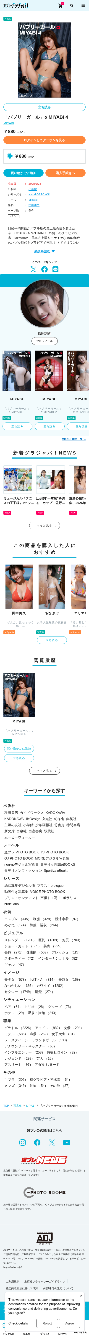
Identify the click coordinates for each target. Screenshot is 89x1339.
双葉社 (49, 831)
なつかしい (19, 986)
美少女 (16, 979)
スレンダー (20, 940)
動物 (39, 1086)
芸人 (46, 1058)
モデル (16, 1034)
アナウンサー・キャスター (30, 1046)
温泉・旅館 (43, 1013)
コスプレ (17, 919)
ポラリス (69, 898)
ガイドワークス (32, 813)
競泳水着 (67, 919)
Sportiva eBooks (56, 870)
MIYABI (8, 123)
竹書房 (59, 825)
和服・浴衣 (45, 925)
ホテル (15, 1013)
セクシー (13, 216)
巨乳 (49, 940)
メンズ (16, 1086)
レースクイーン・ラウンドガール (36, 1040)
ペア (13, 1007)
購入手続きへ (65, 173)
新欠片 (9, 831)
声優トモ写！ (50, 898)
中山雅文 (34, 205)
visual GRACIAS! (39, 194)
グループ (60, 1007)
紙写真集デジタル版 (19, 885)
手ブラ (16, 1079)
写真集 (17, 1105)
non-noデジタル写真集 (21, 864)
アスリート (18, 1064)
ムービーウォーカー (19, 837)
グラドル (18, 1028)
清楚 (45, 992)
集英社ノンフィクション (23, 870)
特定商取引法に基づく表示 (22, 1288)
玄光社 (47, 819)
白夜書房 (35, 831)
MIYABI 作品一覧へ (74, 439)
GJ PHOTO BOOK (18, 858)
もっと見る (44, 525)
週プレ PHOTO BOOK (21, 852)
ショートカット (23, 946)
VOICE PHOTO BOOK (47, 892)
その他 (60, 1086)
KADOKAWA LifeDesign (22, 819)
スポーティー (20, 958)
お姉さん (43, 979)
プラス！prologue (50, 885)
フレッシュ (66, 952)
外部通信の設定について (58, 1288)
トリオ (35, 1007)
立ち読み (44, 107)
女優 (74, 1028)
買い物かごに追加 (23, 173)
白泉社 (21, 831)
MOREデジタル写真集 (52, 858)
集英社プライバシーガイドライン (44, 1281)
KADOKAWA (55, 813)
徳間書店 (73, 825)
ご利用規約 (12, 1281)
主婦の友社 (12, 825)
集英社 (71, 819)
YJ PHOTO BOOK (55, 852)
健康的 (38, 952)
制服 (43, 919)
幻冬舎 (59, 819)
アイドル (48, 1028)
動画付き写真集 (16, 892)
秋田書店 (11, 813)
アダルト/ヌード (47, 1064)
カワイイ (51, 986)
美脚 (53, 946)
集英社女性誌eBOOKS (57, 864)
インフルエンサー (24, 1052)
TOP (6, 1105)
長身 (14, 952)
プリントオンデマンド (21, 898)
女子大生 (64, 1034)
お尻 (72, 940)
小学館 (33, 189)
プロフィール (44, 341)
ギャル (15, 964)
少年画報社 (43, 825)
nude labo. (12, 904)
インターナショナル (59, 958)
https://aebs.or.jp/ (12, 1267)
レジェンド (19, 1058)
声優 (40, 1034)
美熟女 (70, 979)
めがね (16, 925)
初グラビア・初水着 (51, 1079)
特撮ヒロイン (63, 1052)
